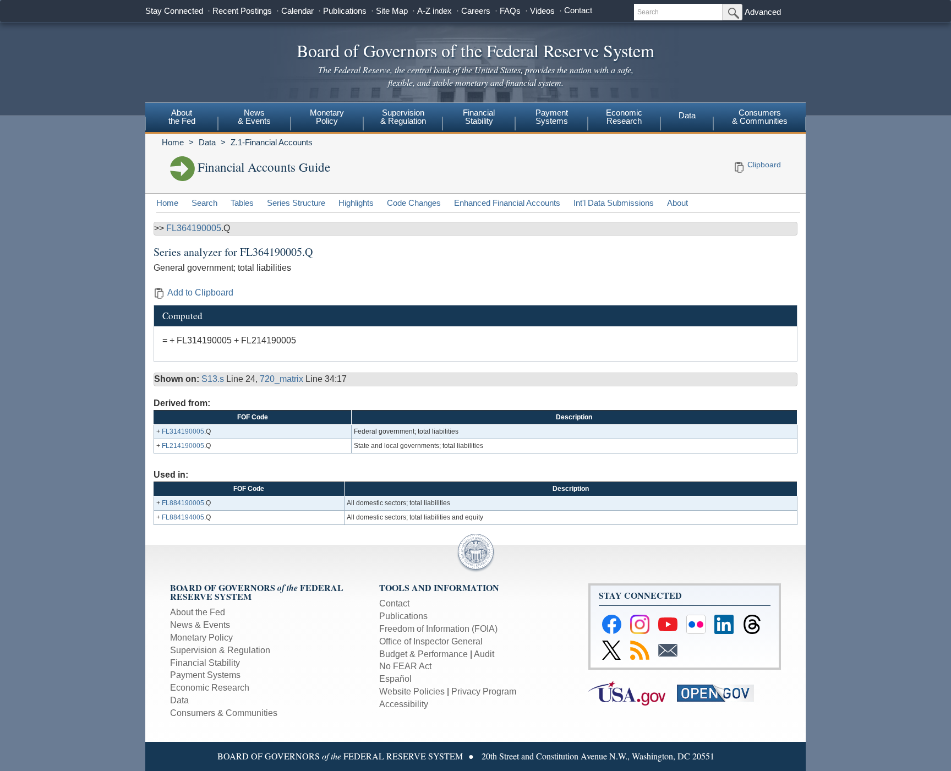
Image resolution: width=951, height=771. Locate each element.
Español (395, 678)
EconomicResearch (624, 116)
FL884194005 (183, 517)
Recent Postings (242, 10)
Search (204, 202)
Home (173, 142)
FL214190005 (183, 446)
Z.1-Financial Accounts (272, 142)
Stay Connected (174, 10)
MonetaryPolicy (327, 116)
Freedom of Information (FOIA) (438, 628)
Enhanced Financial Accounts (507, 202)
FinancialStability (479, 116)
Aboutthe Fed (181, 116)
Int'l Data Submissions (613, 202)
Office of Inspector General (431, 641)
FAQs (510, 10)
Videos (542, 10)
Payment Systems (205, 675)
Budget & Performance (423, 654)
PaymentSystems (551, 116)
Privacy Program (483, 691)
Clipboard (764, 164)
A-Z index (434, 10)
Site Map (392, 10)
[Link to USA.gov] (632, 692)
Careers (475, 10)
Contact (578, 10)
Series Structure (296, 202)
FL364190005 (193, 228)
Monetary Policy (201, 637)
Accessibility (403, 704)
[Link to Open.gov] (720, 692)
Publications (345, 10)
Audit (484, 654)
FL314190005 (183, 431)
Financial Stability (205, 663)
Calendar (297, 10)
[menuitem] (181, 118)
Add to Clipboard (200, 292)
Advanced (763, 12)
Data (687, 115)
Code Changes (414, 202)
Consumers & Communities (760, 116)
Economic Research (209, 687)
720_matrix (282, 379)
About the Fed (197, 612)
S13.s (213, 379)
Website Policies (412, 691)
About (677, 202)
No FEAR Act (405, 666)
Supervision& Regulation (403, 116)
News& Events (254, 116)
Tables (242, 202)
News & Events (200, 625)
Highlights (356, 202)
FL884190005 (183, 503)
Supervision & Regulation (220, 650)
